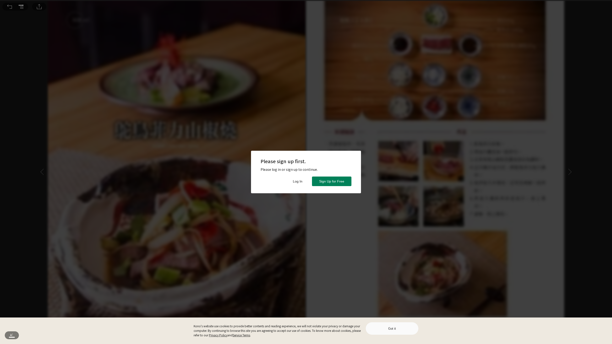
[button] (9, 7)
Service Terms (241, 335)
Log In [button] (297, 181)
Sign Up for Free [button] (331, 181)
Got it (392, 328)
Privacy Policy (218, 335)
